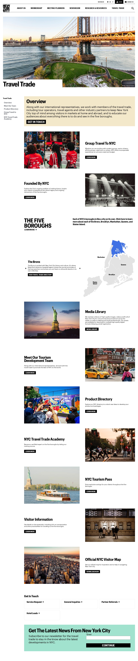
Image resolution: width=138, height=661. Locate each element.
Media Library (91, 329)
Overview (8, 102)
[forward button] (79, 268)
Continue (108, 645)
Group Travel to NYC (10, 113)
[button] (21, 8)
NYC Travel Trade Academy (10, 118)
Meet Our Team (10, 106)
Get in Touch (36, 121)
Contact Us (130, 2)
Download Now (92, 572)
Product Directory (11, 109)
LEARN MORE (29, 229)
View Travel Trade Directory (40, 275)
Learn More (91, 157)
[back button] (26, 268)
